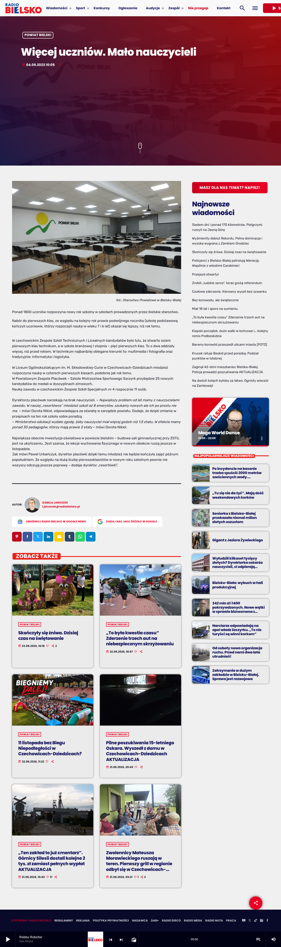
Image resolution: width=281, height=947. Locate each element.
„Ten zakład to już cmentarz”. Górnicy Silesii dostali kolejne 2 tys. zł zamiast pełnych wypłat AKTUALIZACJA (51, 861)
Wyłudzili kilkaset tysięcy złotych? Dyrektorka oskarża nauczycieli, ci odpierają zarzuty (237, 565)
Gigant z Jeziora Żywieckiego (237, 540)
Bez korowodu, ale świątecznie (215, 300)
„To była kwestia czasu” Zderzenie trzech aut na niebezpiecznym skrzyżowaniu (140, 638)
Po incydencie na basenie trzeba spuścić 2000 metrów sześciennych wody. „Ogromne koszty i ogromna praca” (237, 477)
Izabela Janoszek (55, 503)
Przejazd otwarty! (205, 274)
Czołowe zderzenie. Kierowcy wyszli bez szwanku (229, 292)
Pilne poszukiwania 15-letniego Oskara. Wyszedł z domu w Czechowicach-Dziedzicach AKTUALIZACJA (140, 751)
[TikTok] (255, 920)
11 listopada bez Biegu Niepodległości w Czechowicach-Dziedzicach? (50, 748)
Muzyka (205, 424)
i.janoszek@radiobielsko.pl (61, 507)
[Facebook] (267, 920)
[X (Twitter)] (249, 920)
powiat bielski (38, 35)
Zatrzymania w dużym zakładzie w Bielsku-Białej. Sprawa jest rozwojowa (235, 674)
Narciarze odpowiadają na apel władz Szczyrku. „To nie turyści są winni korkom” (236, 630)
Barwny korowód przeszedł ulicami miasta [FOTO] (229, 345)
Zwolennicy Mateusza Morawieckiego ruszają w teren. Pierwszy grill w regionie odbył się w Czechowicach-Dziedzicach (139, 864)
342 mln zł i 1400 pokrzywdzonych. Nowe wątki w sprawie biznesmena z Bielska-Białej (238, 610)
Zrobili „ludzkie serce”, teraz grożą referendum (227, 283)
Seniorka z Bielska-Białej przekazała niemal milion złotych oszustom (234, 517)
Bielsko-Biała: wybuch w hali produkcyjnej (237, 584)
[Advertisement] (140, 105)
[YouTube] (243, 920)
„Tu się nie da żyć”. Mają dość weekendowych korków (238, 495)
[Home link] (23, 8)
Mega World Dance (219, 433)
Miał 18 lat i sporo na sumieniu (215, 309)
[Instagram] (261, 920)
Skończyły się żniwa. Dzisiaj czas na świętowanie (48, 635)
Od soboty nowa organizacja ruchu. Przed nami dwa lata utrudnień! (237, 652)
